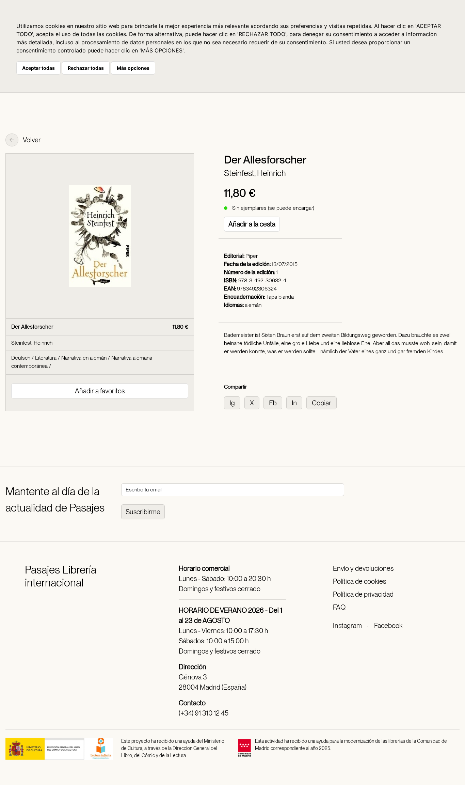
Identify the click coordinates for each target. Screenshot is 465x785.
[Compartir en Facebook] (274, 402)
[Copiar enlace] (322, 402)
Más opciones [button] (133, 68)
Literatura (46, 358)
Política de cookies (359, 581)
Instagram (347, 626)
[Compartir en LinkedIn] (296, 402)
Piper (251, 256)
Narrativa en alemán (84, 358)
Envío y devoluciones (363, 568)
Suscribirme (143, 512)
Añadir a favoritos (100, 391)
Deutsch (20, 358)
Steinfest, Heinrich (255, 173)
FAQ (339, 607)
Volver (31, 140)
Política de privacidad (363, 594)
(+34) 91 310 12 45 (203, 713)
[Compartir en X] (253, 402)
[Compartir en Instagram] (234, 402)
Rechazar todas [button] (86, 68)
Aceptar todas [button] (38, 68)
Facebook (388, 626)
